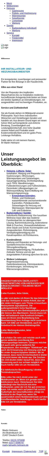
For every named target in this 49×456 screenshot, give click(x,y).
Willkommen (13, 6)
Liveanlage (17, 20)
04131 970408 (18, 440)
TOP (40, 451)
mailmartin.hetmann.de (15, 445)
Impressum (17, 40)
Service (10, 33)
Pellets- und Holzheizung (24, 13)
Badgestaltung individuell (24, 28)
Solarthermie (18, 18)
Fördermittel (18, 38)
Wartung (16, 23)
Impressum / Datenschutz (24, 451)
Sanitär (10, 25)
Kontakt (15, 35)
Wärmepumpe (19, 16)
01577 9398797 (16, 442)
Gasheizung (18, 11)
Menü (9, 3)
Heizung (11, 8)
